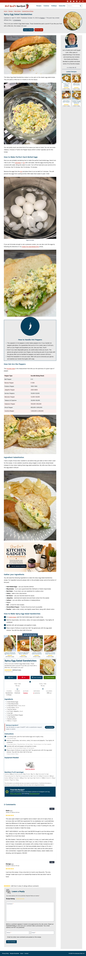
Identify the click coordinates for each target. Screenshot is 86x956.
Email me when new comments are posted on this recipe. (24, 937)
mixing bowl (12, 617)
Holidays (54, 6)
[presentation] (10, 643)
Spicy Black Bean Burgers (66, 101)
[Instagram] (70, 1)
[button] (5, 670)
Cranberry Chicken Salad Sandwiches (50, 653)
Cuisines (46, 6)
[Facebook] (67, 1)
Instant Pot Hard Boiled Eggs (30, 246)
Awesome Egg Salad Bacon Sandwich (23, 653)
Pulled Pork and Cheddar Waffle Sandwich (76, 102)
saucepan (18, 162)
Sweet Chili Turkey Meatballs (66, 85)
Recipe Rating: (10, 898)
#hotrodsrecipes (34, 793)
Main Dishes (17, 11)
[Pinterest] (76, 1)
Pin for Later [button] (38, 30)
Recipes (38, 6)
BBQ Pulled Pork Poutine (76, 84)
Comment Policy (11, 926)
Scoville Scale (11, 368)
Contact (26, 953)
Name (9, 932)
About (21, 953)
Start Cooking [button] (37, 677)
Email (34, 932)
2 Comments (17, 20)
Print (11, 677)
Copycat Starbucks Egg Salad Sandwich (10, 653)
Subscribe (62, 6)
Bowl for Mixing (30, 769)
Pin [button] (24, 677)
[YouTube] (73, 1)
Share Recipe (50, 677)
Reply (52, 808)
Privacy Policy (5, 953)
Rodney (42, 18)
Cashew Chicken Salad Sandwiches (37, 653)
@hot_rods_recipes (15, 793)
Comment (10, 904)
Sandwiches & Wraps (27, 11)
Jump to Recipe (28, 30)
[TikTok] (79, 1)
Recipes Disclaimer (14, 953)
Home (5, 11)
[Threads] (82, 1)
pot (24, 162)
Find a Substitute (49, 727)
